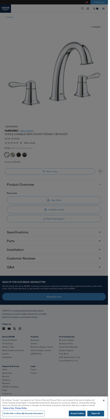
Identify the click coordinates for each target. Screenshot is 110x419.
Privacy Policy (21, 408)
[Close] (104, 400)
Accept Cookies (77, 413)
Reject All (96, 413)
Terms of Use (8, 408)
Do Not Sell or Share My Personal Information (23, 413)
